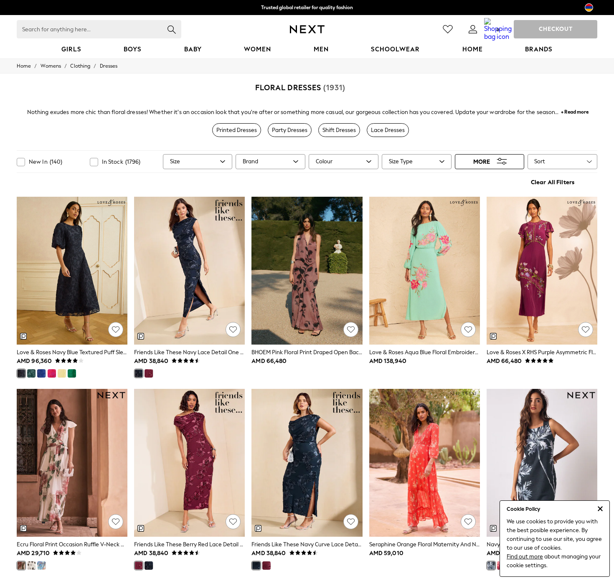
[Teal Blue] (31, 373)
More (481, 161)
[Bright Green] (72, 373)
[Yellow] (62, 373)
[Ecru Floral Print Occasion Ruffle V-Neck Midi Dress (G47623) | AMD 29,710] (72, 463)
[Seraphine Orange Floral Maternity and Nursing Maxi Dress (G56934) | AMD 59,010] (424, 463)
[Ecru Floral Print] (21, 565)
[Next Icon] (307, 29)
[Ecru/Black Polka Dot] (31, 565)
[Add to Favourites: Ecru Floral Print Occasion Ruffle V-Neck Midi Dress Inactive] (116, 522)
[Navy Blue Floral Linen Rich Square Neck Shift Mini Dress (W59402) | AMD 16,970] (542, 463)
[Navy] (138, 373)
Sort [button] (539, 161)
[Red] (52, 373)
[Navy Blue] (21, 373)
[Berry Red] (149, 373)
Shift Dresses (339, 130)
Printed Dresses (236, 130)
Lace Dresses (388, 130)
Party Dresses (289, 130)
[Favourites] (448, 29)
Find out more (525, 556)
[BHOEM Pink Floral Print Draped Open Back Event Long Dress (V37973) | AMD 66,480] (306, 271)
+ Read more (575, 111)
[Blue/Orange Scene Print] (41, 565)
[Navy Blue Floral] (491, 565)
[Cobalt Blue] (41, 373)
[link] (473, 29)
